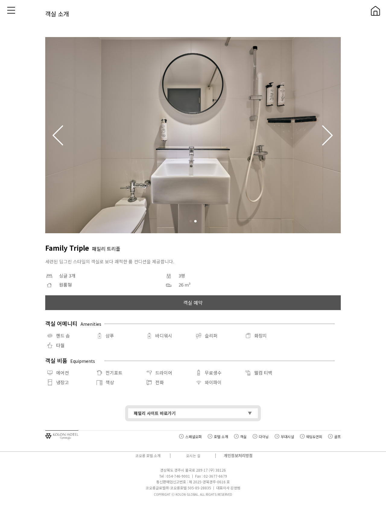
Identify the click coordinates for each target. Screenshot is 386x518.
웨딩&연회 (314, 436)
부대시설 (287, 436)
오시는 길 (193, 455)
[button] (328, 135)
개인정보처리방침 (238, 455)
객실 (243, 436)
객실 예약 (193, 302)
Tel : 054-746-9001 (174, 476)
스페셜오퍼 (193, 436)
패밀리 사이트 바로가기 (155, 413)
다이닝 (264, 436)
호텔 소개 (221, 436)
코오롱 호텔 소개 (147, 455)
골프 (337, 436)
